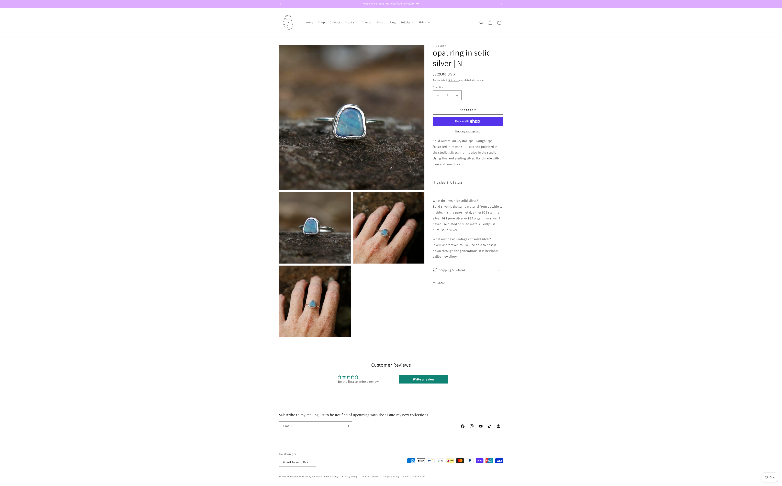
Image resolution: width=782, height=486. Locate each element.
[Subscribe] (347, 426)
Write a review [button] (423, 379)
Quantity (438, 87)
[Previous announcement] (280, 4)
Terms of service (369, 476)
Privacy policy (349, 476)
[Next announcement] (501, 4)
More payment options (467, 131)
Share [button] (441, 283)
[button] (407, 22)
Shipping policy (390, 476)
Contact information (414, 476)
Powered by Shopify (309, 476)
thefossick (292, 476)
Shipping (453, 80)
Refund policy (331, 476)
